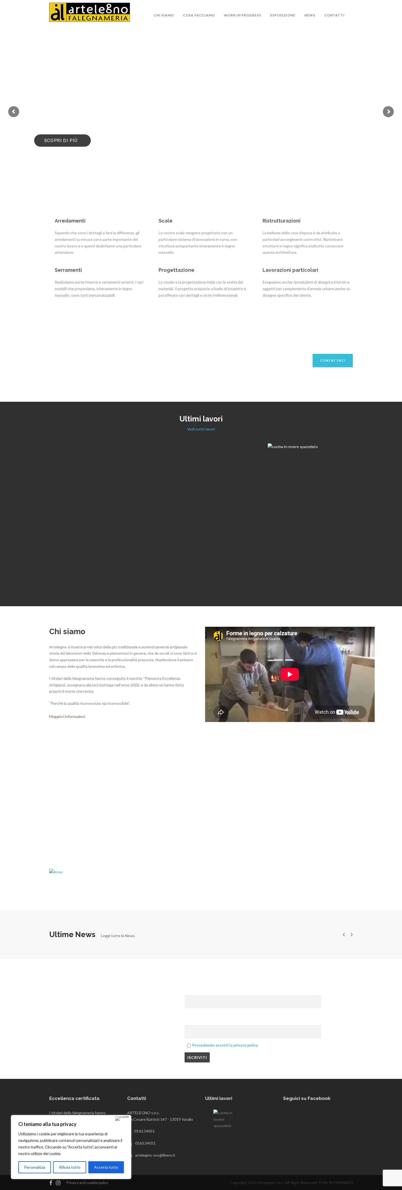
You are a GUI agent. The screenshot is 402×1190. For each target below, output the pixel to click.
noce (221, 492)
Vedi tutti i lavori (201, 429)
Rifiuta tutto (69, 1167)
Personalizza (34, 1167)
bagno (60, 493)
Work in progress (242, 15)
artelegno (319, 492)
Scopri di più (61, 140)
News (309, 15)
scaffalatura (237, 492)
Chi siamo (164, 15)
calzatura (184, 575)
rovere (97, 493)
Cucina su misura (66, 563)
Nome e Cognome (202, 984)
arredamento (42, 493)
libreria (209, 492)
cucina (334, 492)
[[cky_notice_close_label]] (122, 1118)
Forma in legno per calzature (200, 567)
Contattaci (332, 360)
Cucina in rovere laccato (335, 484)
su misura (335, 577)
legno (196, 492)
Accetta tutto (106, 1167)
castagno (355, 571)
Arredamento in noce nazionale (201, 484)
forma (199, 575)
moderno (363, 492)
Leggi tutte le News (118, 935)
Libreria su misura (335, 563)
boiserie (183, 492)
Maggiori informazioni (67, 716)
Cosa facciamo (199, 15)
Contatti (334, 15)
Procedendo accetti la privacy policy (225, 1045)
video (239, 575)
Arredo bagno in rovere (67, 486)
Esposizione (282, 15)
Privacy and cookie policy (87, 1182)
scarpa (227, 575)
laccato (348, 492)
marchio (213, 575)
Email (191, 1014)
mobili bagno (79, 493)
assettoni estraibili (329, 571)
